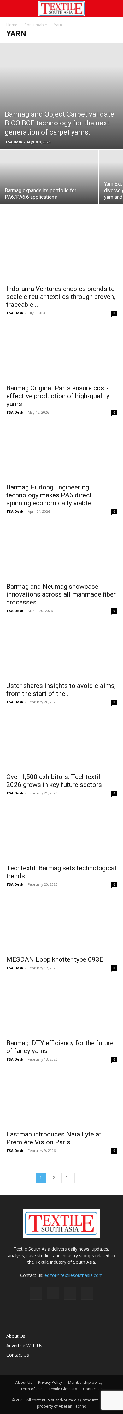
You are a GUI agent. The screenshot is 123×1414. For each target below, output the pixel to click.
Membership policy (85, 1382)
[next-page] (79, 1178)
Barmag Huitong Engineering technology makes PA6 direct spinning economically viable (49, 495)
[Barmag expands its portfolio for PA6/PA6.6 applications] (49, 187)
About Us (15, 1336)
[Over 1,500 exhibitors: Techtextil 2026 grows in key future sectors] (61, 742)
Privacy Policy (50, 1382)
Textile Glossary (63, 1389)
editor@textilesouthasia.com (73, 1275)
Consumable (35, 24)
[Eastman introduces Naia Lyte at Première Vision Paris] (61, 1099)
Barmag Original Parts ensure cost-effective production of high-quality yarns (57, 396)
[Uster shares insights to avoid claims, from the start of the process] (61, 650)
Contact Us (17, 1355)
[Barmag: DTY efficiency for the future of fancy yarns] (61, 1008)
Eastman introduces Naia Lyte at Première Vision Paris (53, 1138)
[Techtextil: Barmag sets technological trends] (61, 833)
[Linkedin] (70, 1293)
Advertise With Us (24, 1345)
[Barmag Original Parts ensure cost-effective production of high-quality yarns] (61, 353)
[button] (11, 8)
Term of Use (31, 1389)
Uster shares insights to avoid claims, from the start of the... (61, 689)
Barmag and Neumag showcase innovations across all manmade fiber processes (61, 594)
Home (11, 24)
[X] (87, 1293)
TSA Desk (13, 142)
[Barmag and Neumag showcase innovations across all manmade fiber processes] (61, 551)
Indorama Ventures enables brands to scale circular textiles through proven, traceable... (60, 296)
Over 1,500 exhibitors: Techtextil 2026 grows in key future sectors (54, 780)
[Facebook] (36, 1293)
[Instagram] (53, 1293)
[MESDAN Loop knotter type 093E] (61, 924)
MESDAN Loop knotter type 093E (54, 959)
